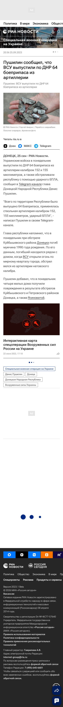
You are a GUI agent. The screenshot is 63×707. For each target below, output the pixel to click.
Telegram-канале (30, 184)
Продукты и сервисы (49, 579)
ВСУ (26, 256)
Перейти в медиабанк (45, 127)
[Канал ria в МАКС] (9, 554)
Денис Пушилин (13, 374)
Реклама (28, 579)
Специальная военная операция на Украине (29, 368)
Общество (23, 574)
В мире (53, 574)
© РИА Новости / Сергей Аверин (18, 127)
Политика (8, 574)
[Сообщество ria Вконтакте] (34, 554)
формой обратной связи (44, 664)
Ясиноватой (36, 297)
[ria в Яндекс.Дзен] (22, 554)
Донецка (43, 242)
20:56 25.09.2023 (12, 52)
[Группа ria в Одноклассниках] (47, 554)
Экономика (39, 574)
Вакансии (8, 593)
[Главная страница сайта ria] (20, 31)
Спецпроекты (11, 579)
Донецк (31, 374)
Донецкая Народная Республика (23, 379)
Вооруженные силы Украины (20, 385)
